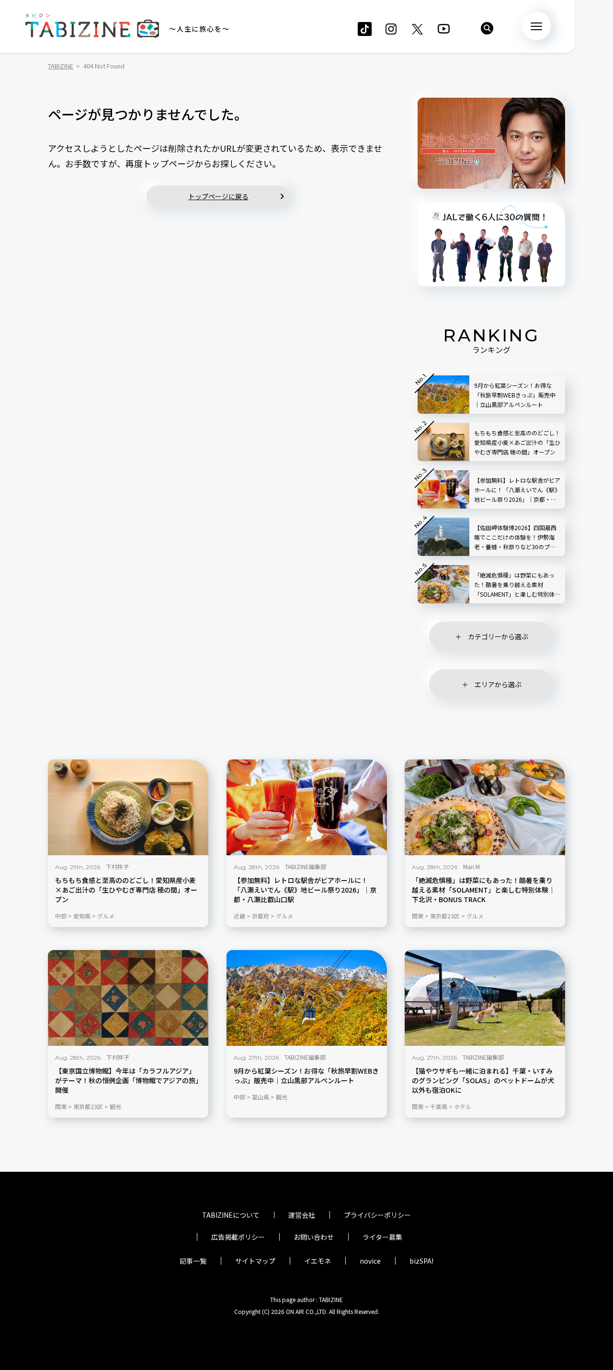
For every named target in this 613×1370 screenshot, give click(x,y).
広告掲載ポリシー (238, 1237)
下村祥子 (117, 866)
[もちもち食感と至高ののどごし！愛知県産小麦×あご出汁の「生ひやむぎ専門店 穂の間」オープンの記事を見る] (128, 807)
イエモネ (317, 1261)
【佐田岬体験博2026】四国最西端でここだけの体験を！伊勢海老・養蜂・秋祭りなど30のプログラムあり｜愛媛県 (515, 537)
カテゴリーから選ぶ (498, 636)
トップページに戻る (218, 196)
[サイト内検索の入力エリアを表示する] (487, 28)
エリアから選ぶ (498, 684)
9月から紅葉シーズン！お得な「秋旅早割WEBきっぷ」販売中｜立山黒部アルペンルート (306, 1075)
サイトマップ (255, 1261)
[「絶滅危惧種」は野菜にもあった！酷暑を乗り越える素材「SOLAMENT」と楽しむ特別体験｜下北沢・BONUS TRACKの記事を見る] (485, 807)
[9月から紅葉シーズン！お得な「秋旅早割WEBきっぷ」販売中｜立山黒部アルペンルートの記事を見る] (307, 998)
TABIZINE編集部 (305, 866)
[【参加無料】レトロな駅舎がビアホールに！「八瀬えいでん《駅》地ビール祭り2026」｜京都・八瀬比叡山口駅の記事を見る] (307, 807)
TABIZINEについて (231, 1215)
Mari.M (471, 866)
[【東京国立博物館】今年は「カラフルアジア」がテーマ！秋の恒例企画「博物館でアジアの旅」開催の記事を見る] (128, 998)
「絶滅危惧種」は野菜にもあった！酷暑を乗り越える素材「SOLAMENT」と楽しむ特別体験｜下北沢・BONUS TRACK (483, 890)
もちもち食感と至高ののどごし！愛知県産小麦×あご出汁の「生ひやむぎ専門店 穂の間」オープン (126, 890)
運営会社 (301, 1215)
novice (370, 1261)
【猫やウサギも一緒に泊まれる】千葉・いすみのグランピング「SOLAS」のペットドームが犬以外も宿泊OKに (483, 1080)
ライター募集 (382, 1237)
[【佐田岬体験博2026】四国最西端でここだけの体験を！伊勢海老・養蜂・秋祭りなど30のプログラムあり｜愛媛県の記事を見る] (443, 537)
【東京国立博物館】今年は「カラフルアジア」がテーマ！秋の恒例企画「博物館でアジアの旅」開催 (127, 1080)
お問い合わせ (314, 1237)
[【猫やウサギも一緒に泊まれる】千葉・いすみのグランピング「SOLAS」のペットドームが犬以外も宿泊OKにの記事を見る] (485, 998)
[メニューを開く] (536, 25)
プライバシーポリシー (377, 1215)
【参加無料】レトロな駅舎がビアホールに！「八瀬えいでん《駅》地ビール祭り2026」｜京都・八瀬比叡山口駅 (305, 890)
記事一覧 (193, 1261)
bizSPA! (421, 1261)
